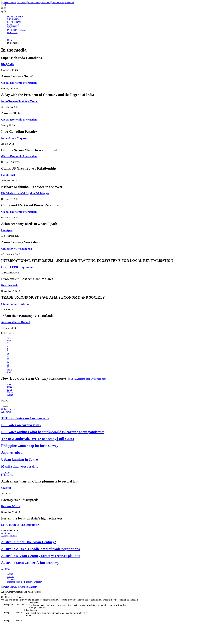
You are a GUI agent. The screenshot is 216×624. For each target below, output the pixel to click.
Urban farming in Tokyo (19, 459)
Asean (10, 395)
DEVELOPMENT (16, 16)
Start (9, 338)
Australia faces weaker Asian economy (30, 563)
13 (8, 362)
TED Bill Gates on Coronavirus (25, 418)
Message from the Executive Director (24, 582)
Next (9, 369)
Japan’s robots (12, 452)
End (9, 372)
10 (8, 354)
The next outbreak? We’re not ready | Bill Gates (37, 439)
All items (5, 472)
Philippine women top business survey (29, 446)
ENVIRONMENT (16, 22)
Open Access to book (80, 379)
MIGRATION (13, 19)
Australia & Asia (9, 535)
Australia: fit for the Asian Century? (28, 542)
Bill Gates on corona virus (21, 425)
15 (8, 367)
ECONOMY (13, 24)
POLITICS (12, 32)
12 (8, 359)
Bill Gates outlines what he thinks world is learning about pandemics (52, 432)
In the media (7, 475)
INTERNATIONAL (16, 30)
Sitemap (11, 579)
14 (8, 364)
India (9, 387)
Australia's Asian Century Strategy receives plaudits (40, 556)
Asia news (6, 412)
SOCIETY (12, 27)
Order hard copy (98, 379)
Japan (9, 389)
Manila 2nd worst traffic (19, 466)
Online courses (8, 409)
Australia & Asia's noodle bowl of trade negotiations (40, 549)
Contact (10, 576)
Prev (9, 340)
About (10, 574)
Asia (9, 384)
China (10, 392)
